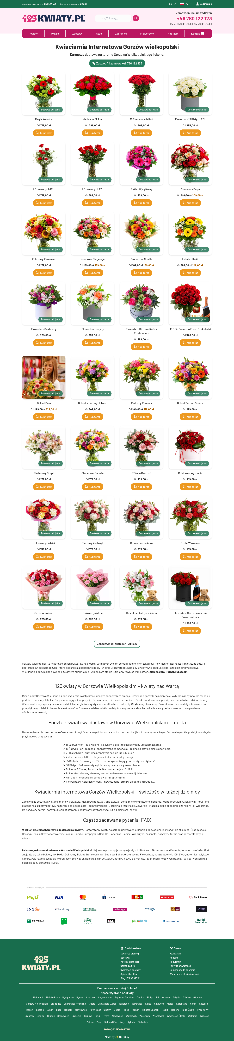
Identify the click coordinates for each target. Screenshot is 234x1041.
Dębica (140, 997)
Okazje (55, 33)
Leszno (40, 1009)
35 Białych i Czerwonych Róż (82, 761)
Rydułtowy (202, 1009)
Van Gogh (71, 777)
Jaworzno (124, 1003)
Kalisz (148, 1003)
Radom (175, 1009)
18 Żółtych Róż (74, 748)
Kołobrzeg (181, 1003)
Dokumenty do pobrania (182, 969)
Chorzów (90, 997)
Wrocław (204, 1015)
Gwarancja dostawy (130, 969)
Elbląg (150, 997)
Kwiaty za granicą (129, 953)
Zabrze (90, 1022)
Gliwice (187, 997)
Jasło (92, 1003)
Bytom (79, 997)
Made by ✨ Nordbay (117, 1036)
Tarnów (88, 1015)
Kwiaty (33, 33)
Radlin (165, 1009)
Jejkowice (137, 1003)
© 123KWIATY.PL (117, 1029)
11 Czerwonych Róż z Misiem (82, 744)
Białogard (38, 997)
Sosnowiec (63, 1015)
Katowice (159, 1003)
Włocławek (158, 1015)
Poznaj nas (175, 953)
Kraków (29, 1009)
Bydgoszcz (68, 997)
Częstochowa (105, 997)
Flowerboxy (147, 33)
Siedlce (41, 1015)
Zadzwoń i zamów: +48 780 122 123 (119, 63)
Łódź (58, 1009)
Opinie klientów (128, 974)
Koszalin (203, 1003)
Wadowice (117, 1015)
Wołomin (192, 1015)
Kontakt (174, 957)
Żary (98, 1022)
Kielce (170, 1003)
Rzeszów (29, 1015)
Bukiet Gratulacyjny (77, 773)
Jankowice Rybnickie (75, 1003)
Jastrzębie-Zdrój (107, 1003)
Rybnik (131, 1022)
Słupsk (51, 1015)
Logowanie (206, 3)
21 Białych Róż (74, 752)
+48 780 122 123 (194, 18)
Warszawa (144, 1015)
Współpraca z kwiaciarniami (184, 974)
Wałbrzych (131, 1015)
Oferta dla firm (128, 965)
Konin (193, 1003)
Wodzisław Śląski (176, 1015)
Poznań (135, 1009)
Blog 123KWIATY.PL (130, 978)
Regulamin (175, 961)
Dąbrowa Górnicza (124, 997)
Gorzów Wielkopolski (37, 1003)
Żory (122, 1022)
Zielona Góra (110, 1022)
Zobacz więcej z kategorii (117, 643)
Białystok (143, 1022)
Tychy (106, 1015)
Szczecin (76, 1015)
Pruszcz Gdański (150, 1009)
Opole (117, 1009)
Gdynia (176, 997)
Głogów (197, 997)
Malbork (68, 1009)
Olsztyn (107, 1009)
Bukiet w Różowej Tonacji (81, 769)
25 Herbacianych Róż (78, 756)
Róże (99, 33)
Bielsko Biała (53, 997)
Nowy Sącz (95, 1009)
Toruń (97, 1015)
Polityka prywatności (181, 965)
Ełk (157, 997)
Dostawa (125, 957)
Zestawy (77, 33)
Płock (126, 1009)
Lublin (50, 1009)
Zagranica (121, 33)
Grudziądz (56, 1003)
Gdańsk (166, 997)
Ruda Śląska (188, 1009)
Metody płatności (129, 961)
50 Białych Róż (74, 765)
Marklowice (81, 1009)
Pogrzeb (173, 33)
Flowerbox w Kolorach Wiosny (84, 781)
